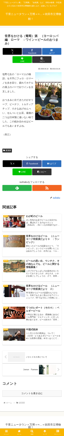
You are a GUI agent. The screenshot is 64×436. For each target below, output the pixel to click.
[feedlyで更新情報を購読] (17, 188)
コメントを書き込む (32, 393)
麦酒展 (8, 150)
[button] (41, 59)
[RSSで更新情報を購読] (47, 188)
